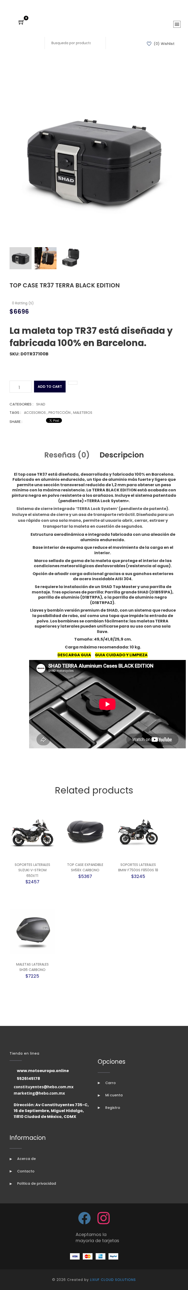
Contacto (25, 1171)
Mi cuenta (113, 1095)
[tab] (21, 258)
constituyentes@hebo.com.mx (43, 1086)
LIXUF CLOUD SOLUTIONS (113, 1279)
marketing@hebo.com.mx (39, 1093)
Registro (112, 1107)
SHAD (41, 404)
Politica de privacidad (36, 1183)
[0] (21, 23)
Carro (110, 1082)
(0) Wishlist (164, 43)
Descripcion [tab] (122, 455)
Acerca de (26, 1158)
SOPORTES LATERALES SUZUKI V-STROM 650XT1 (32, 870)
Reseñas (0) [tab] (67, 455)
